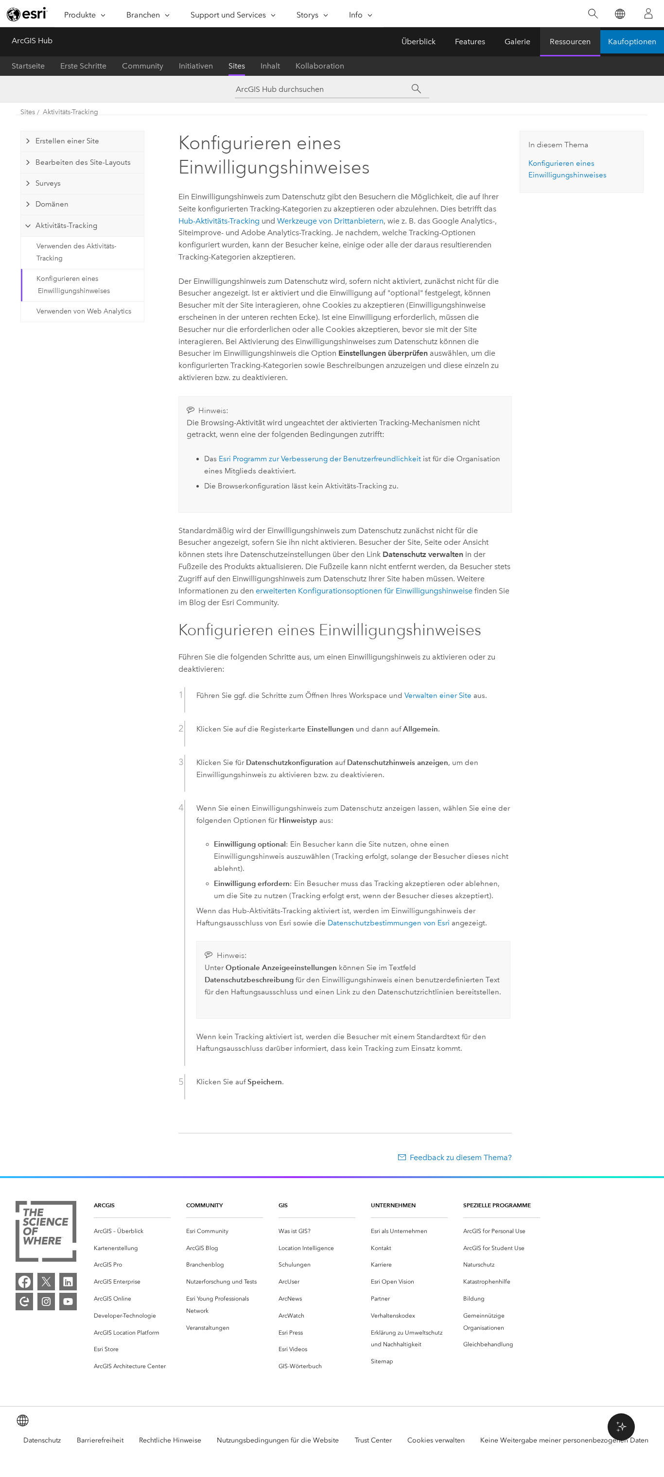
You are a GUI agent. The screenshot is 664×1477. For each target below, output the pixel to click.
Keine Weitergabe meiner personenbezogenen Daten (564, 1440)
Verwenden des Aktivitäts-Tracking (76, 252)
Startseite (28, 65)
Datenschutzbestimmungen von (389, 923)
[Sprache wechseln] (619, 13)
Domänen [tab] (52, 204)
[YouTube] (68, 1301)
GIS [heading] (283, 1205)
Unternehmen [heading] (393, 1205)
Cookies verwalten (436, 1440)
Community (142, 65)
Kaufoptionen (632, 41)
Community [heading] (204, 1205)
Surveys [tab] (48, 183)
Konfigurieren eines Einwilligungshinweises (73, 285)
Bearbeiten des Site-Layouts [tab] (83, 162)
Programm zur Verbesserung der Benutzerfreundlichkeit (320, 458)
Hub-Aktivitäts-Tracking (219, 221)
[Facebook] (24, 1281)
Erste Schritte (83, 65)
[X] (46, 1281)
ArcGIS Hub (32, 40)
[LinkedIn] (68, 1281)
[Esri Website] (27, 14)
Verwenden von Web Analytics (83, 311)
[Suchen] (592, 13)
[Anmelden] (648, 13)
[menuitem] (132, 1231)
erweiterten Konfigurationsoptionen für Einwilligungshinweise (364, 590)
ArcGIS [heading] (104, 1205)
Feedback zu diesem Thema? (461, 1157)
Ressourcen (570, 41)
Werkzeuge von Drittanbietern (330, 221)
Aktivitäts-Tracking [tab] (66, 225)
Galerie (517, 41)
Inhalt (270, 65)
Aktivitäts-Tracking (70, 112)
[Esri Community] (24, 1301)
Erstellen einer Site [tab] (67, 141)
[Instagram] (46, 1301)
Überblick (419, 41)
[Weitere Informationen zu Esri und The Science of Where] (46, 1233)
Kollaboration (320, 65)
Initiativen (196, 65)
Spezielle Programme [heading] (497, 1205)
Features (470, 41)
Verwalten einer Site (438, 695)
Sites (236, 65)
